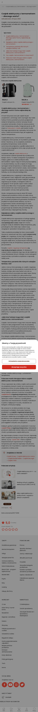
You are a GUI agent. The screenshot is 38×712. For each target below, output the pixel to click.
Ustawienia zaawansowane (19, 361)
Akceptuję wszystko (19, 367)
